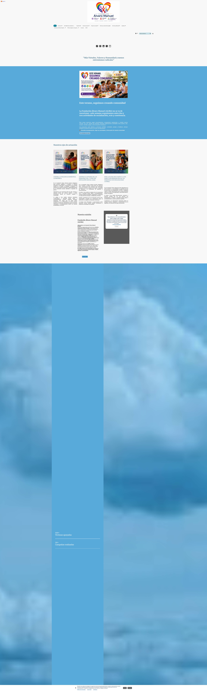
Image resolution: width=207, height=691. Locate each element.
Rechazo (129, 687)
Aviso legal (89, 689)
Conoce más (84, 256)
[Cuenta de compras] (153, 33)
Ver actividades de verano (85, 133)
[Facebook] (97, 46)
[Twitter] (107, 46)
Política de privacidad (117, 224)
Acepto (116, 226)
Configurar (95, 689)
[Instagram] (100, 46)
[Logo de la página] (103, 12)
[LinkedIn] (103, 46)
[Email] (110, 46)
